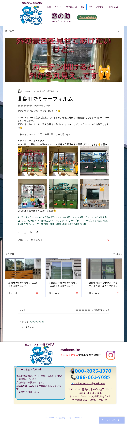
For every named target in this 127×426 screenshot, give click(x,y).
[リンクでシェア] (37, 232)
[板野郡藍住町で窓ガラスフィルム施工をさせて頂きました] (63, 269)
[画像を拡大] (32, 161)
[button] (118, 31)
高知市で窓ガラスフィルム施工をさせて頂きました (22, 285)
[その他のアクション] (107, 91)
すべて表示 (117, 254)
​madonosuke (61, 21)
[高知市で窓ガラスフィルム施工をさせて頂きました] (23, 269)
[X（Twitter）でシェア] (25, 232)
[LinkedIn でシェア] (31, 232)
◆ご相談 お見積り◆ (29, 369)
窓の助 (61, 16)
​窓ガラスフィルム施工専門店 (32, 3)
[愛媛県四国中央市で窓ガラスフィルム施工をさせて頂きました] (104, 269)
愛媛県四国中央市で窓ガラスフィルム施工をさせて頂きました (103, 285)
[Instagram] (110, 355)
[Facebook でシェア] (19, 232)
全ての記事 (9, 31)
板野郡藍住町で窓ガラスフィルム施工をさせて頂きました (63, 285)
